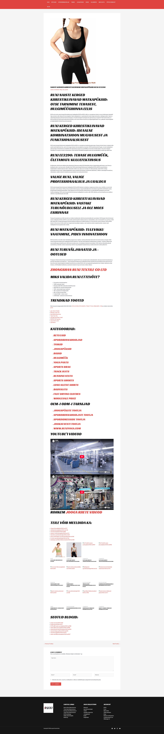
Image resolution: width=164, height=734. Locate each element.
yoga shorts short (54, 320)
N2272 (83, 306)
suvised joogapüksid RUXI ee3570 (58, 632)
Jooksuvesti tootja (67, 424)
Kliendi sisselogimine (109, 715)
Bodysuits (60, 389)
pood (51, 307)
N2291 (97, 306)
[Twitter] (114, 728)
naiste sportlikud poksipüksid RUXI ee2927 (60, 634)
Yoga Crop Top (53, 315)
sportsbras (53, 322)
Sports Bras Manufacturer (70, 707)
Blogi (48, 6)
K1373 (80, 306)
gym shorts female (54, 311)
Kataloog (66, 717)
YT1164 (91, 306)
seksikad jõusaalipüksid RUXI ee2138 (59, 530)
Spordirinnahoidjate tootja (73, 415)
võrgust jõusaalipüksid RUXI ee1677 (58, 528)
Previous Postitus (48, 643)
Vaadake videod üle (88, 712)
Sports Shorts (63, 380)
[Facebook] (112, 728)
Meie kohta (102, 2)
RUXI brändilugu (67, 714)
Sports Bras (62, 367)
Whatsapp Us (107, 719)
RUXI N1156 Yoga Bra (55, 319)
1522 (101, 306)
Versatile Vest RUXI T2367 (56, 317)
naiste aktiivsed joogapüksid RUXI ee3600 (60, 627)
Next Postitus (116, 643)
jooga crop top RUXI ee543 (56, 622)
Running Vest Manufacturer (70, 710)
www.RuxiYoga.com (67, 428)
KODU (105, 707)
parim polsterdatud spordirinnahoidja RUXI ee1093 (62, 536)
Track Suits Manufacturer (70, 709)
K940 (95, 306)
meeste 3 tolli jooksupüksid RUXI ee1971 (60, 533)
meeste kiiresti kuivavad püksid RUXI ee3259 (60, 629)
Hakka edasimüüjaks (68, 715)
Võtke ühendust (111, 2)
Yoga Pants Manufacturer (70, 712)
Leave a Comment (54, 89)
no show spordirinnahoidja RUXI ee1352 (59, 538)
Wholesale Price (64, 398)
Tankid (73, 2)
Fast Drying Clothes (66, 394)
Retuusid (53, 2)
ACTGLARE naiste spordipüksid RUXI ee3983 (60, 626)
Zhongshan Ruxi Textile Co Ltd (78, 269)
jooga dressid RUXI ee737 (56, 624)
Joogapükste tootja (67, 410)
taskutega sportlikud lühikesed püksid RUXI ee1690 (62, 539)
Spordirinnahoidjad (63, 2)
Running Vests (63, 376)
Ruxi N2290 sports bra (55, 314)
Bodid (87, 2)
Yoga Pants (61, 362)
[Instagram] (117, 728)
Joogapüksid (80, 2)
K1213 (73, 306)
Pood (105, 709)
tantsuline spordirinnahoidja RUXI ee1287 (60, 535)
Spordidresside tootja (69, 419)
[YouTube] (119, 728)
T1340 (87, 306)
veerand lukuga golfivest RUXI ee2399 (59, 631)
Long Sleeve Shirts (65, 385)
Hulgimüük (94, 2)
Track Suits (61, 371)
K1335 (76, 306)
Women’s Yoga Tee (54, 312)
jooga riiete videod (84, 512)
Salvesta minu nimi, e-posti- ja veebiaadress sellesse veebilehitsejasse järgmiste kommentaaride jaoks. (76, 679)
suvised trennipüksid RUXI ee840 (58, 531)
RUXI (48, 2)
